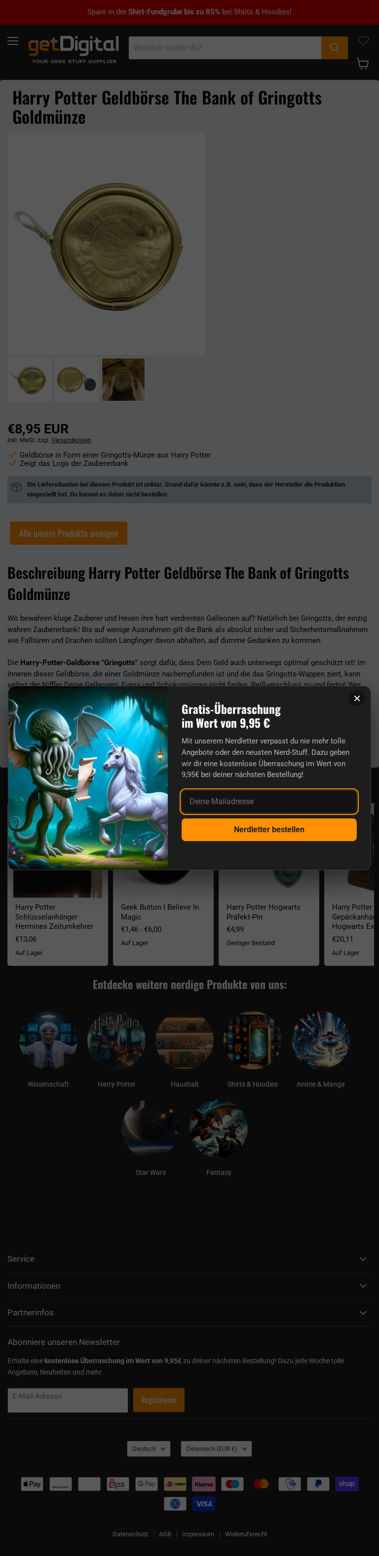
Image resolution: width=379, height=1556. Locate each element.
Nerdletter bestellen (269, 829)
